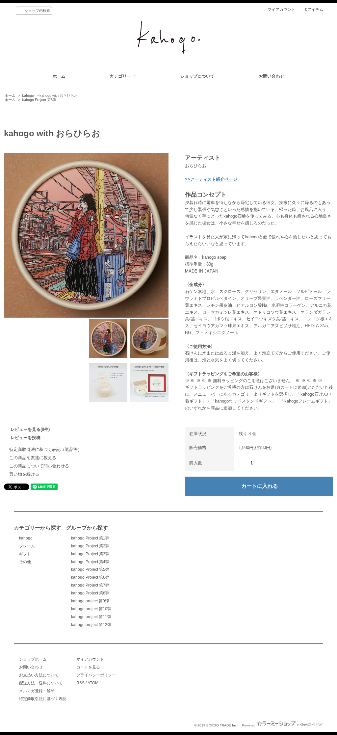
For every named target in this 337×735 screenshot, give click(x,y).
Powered (249, 725)
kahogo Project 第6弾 (39, 100)
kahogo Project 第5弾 (90, 569)
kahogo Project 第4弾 (90, 562)
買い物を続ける (24, 474)
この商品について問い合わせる (39, 465)
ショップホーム (33, 659)
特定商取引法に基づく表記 (42, 698)
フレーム (27, 546)
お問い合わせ (271, 76)
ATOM (93, 683)
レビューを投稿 (25, 437)
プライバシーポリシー (96, 675)
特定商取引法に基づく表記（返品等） (45, 449)
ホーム (59, 76)
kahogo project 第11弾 (91, 617)
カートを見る (88, 667)
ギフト (25, 554)
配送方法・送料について (41, 683)
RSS (80, 683)
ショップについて (197, 76)
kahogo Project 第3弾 (90, 554)
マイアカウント (281, 9)
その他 (25, 562)
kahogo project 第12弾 (91, 624)
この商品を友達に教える (32, 457)
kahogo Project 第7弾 (90, 585)
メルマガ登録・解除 (37, 691)
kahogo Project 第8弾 (90, 593)
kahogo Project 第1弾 (90, 538)
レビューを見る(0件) (30, 429)
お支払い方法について (39, 675)
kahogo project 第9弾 (90, 601)
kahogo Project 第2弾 (90, 546)
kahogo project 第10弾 (91, 609)
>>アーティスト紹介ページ (211, 179)
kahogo (28, 95)
